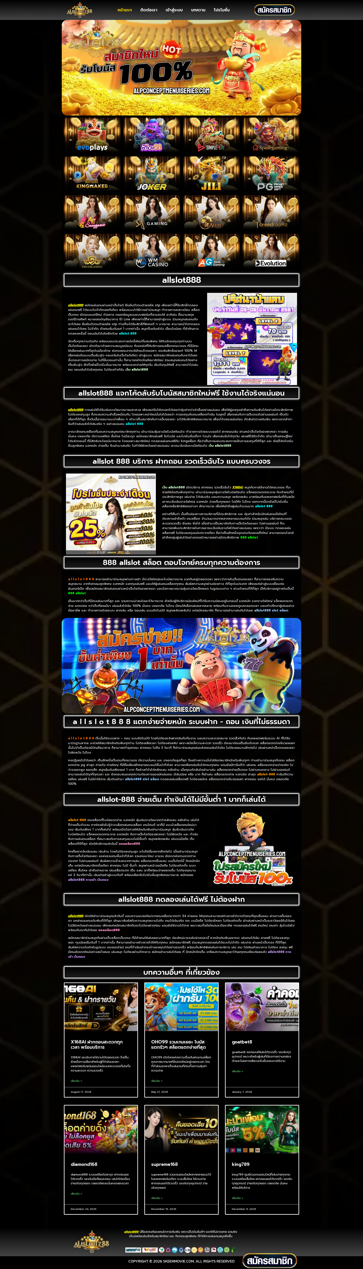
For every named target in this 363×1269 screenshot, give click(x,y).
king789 (241, 1164)
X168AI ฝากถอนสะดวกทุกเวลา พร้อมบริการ (97, 1045)
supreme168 (164, 1164)
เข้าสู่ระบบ (174, 10)
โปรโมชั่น (222, 10)
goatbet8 (242, 1042)
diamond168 (84, 1164)
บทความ (198, 10)
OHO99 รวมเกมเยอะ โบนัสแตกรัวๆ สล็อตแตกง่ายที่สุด (178, 1045)
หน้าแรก (125, 10)
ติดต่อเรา (148, 10)
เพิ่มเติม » (76, 1081)
